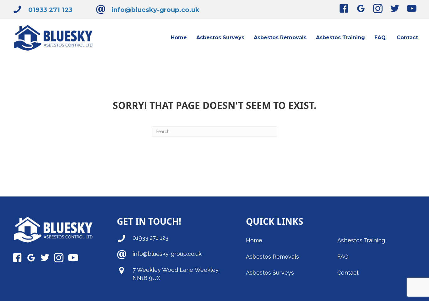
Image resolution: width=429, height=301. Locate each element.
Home (254, 240)
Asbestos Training (361, 240)
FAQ (343, 256)
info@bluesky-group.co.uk (155, 9)
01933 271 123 (50, 9)
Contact (348, 272)
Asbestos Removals (273, 256)
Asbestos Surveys (270, 272)
